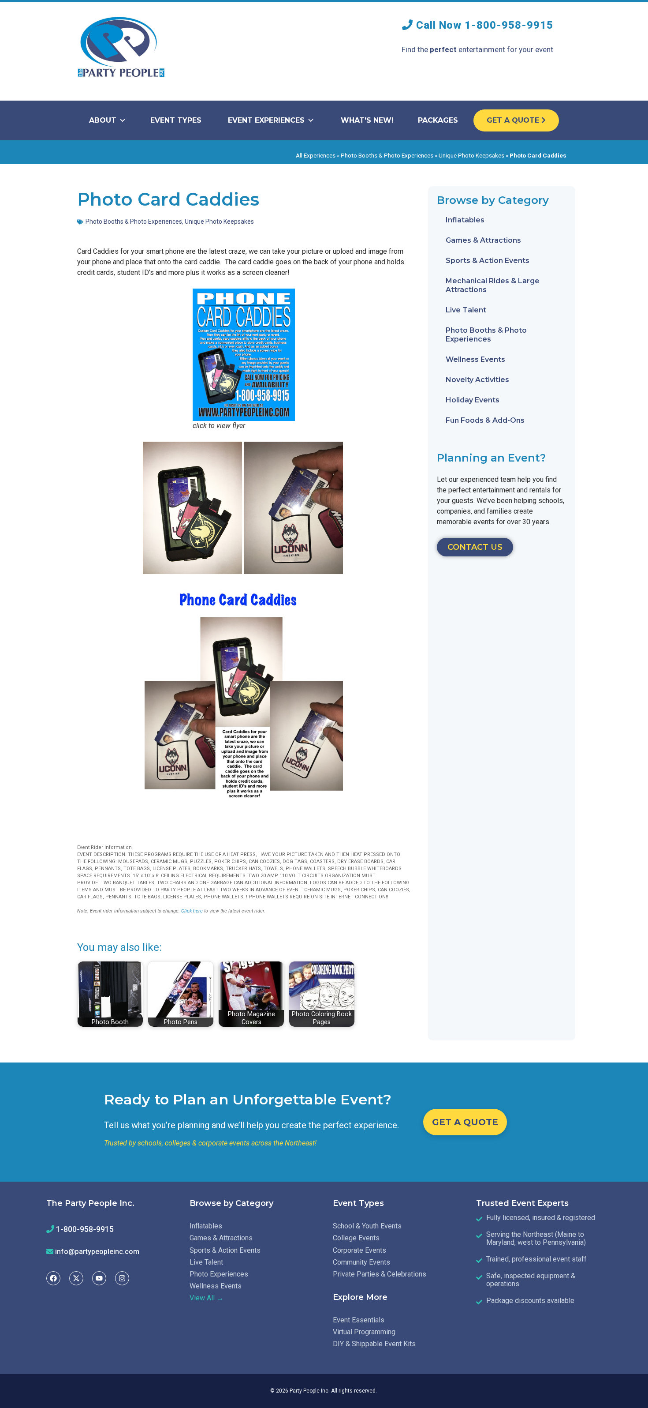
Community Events (361, 1262)
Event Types (175, 120)
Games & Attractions (483, 240)
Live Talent (466, 310)
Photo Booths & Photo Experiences (387, 155)
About (102, 120)
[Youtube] (99, 1278)
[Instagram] (122, 1278)
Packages (438, 120)
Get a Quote (514, 120)
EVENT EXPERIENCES (266, 120)
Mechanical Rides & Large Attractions (493, 285)
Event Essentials (358, 1320)
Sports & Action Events (487, 260)
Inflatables (465, 220)
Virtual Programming (364, 1332)
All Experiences (315, 155)
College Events (356, 1238)
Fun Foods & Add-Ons (485, 420)
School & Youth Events (367, 1226)
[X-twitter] (76, 1278)
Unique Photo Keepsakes (471, 155)
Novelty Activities (477, 379)
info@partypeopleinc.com (97, 1251)
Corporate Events (359, 1250)
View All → (206, 1298)
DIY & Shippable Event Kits (374, 1344)
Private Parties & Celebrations (379, 1274)
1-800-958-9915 (509, 25)
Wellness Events (475, 359)
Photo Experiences (219, 1274)
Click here (192, 911)
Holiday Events (472, 400)
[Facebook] (53, 1278)
